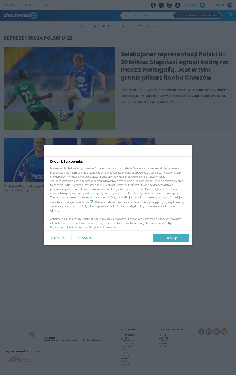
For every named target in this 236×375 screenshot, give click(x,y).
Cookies (72, 227)
